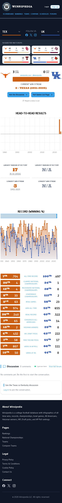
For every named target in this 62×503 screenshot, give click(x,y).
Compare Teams (9, 445)
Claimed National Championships (31, 282)
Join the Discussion (16, 94)
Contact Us (7, 471)
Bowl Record (31, 314)
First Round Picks (30, 340)
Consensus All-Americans (30, 321)
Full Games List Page (41, 94)
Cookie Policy (8, 467)
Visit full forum (55, 366)
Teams (5, 441)
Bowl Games (31, 302)
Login (47, 7)
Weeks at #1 (31, 353)
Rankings (6, 433)
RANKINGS (19, 14)
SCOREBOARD (8, 14)
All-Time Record (31, 276)
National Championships (12, 437)
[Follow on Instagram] (35, 35)
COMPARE (34, 14)
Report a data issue (32, 101)
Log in (6, 389)
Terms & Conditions (11, 463)
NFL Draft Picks (30, 334)
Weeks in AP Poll (31, 346)
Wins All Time (31, 308)
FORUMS (53, 14)
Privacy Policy (7, 459)
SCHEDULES (44, 14)
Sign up (55, 7)
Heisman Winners (31, 327)
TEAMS (26, 14)
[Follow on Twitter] (31, 35)
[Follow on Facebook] (26, 35)
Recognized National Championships (31, 289)
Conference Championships (31, 295)
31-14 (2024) (15, 173)
